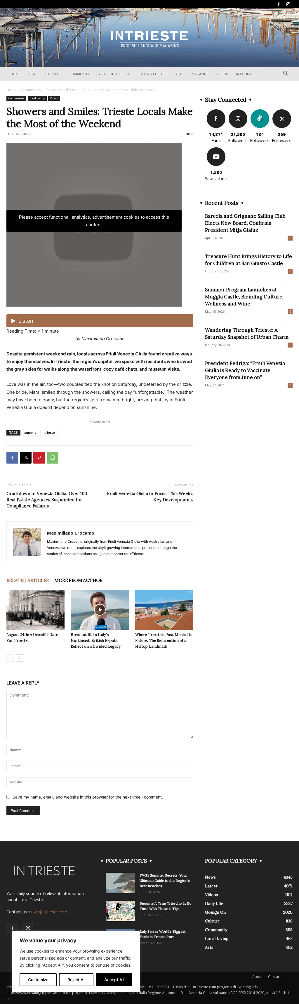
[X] (26, 458)
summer (31, 432)
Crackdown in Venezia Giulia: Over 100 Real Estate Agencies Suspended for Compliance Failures (46, 500)
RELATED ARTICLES (27, 580)
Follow (238, 111)
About (257, 976)
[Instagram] (288, 4)
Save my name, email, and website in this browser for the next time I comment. (88, 796)
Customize (38, 979)
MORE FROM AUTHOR (78, 580)
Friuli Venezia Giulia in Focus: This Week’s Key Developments (150, 496)
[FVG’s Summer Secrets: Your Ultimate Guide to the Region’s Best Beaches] (120, 883)
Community (79, 74)
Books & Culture (152, 74)
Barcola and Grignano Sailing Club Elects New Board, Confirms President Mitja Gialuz (245, 223)
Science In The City (113, 74)
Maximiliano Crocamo (70, 533)
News (32, 74)
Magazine (200, 74)
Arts (179, 74)
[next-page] (19, 658)
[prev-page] (10, 658)
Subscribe (216, 149)
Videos (222, 74)
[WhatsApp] (52, 458)
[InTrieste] (149, 38)
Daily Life (53, 74)
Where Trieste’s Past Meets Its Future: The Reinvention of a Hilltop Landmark (163, 640)
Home (15, 74)
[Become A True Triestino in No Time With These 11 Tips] (120, 911)
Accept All (114, 979)
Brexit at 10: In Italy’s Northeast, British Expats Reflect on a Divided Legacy (96, 640)
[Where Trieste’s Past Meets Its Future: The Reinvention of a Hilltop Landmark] (164, 610)
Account (243, 74)
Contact (274, 976)
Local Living (37, 98)
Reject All (76, 979)
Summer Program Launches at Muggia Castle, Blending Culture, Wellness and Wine (244, 296)
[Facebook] (278, 4)
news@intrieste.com (48, 912)
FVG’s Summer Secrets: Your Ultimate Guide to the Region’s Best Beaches (165, 880)
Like (216, 111)
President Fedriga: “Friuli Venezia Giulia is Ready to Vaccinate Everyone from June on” (245, 370)
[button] (286, 74)
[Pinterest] (39, 458)
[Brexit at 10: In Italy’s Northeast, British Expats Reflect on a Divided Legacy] (100, 610)
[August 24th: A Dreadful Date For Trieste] (35, 610)
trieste (49, 432)
